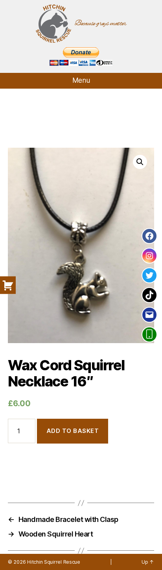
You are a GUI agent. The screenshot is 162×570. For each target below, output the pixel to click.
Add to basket (72, 430)
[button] (140, 162)
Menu (81, 80)
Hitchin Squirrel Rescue (53, 562)
